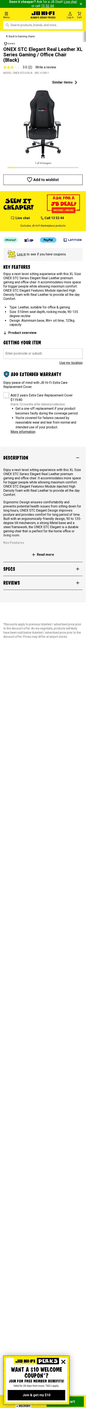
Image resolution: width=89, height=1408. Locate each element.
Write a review (45, 67)
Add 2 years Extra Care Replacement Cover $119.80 (42, 397)
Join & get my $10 (36, 1395)
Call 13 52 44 (54, 218)
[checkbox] (4, 393)
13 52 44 (47, 6)
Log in (21, 254)
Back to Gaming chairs (22, 36)
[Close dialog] (63, 1362)
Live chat (23, 218)
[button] (14, 15)
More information (23, 432)
